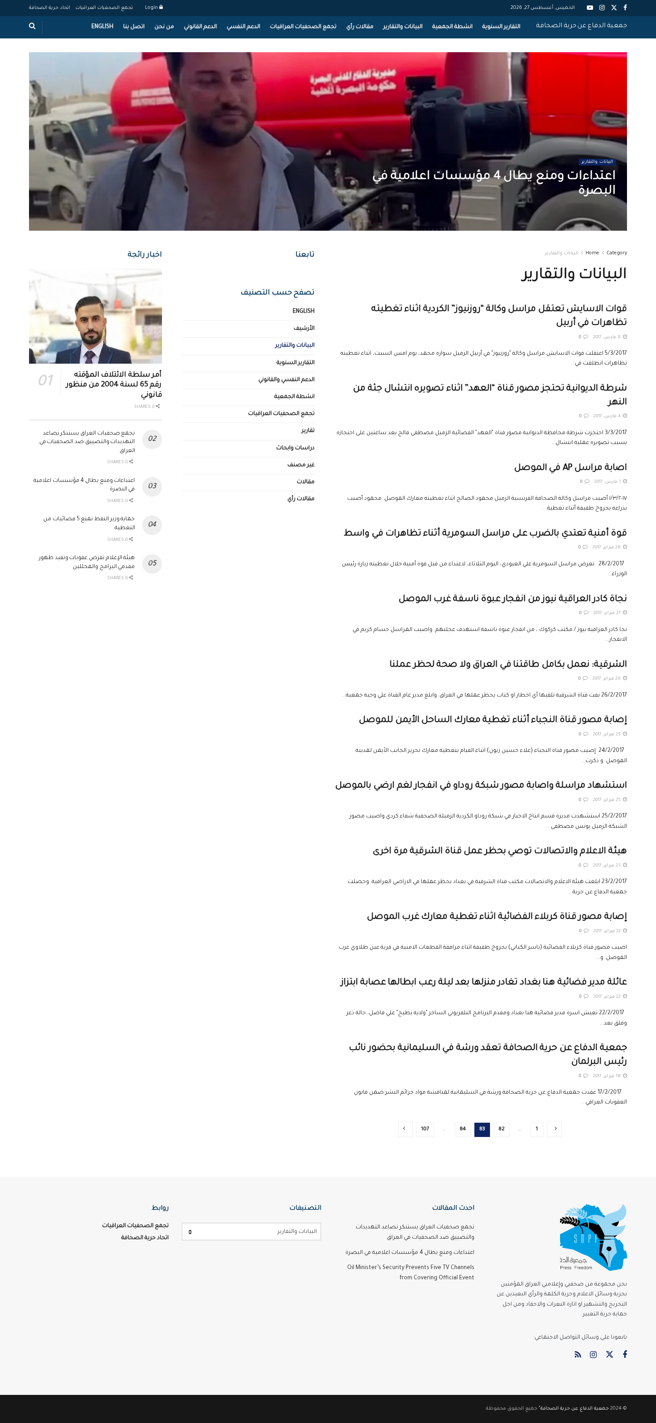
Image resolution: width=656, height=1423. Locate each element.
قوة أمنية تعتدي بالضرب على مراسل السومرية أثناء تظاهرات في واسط (485, 534)
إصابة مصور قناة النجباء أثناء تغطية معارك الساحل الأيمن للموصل (493, 721)
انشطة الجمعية (452, 27)
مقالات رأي (360, 27)
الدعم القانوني (200, 27)
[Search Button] (32, 27)
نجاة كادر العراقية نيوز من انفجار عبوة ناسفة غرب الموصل (513, 600)
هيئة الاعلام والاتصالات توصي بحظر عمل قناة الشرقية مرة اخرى (500, 852)
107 (425, 1130)
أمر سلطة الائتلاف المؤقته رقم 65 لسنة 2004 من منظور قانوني (114, 385)
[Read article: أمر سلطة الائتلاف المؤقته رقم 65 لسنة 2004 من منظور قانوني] (95, 316)
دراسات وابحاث (295, 448)
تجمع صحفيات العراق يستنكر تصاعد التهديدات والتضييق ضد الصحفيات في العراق (87, 442)
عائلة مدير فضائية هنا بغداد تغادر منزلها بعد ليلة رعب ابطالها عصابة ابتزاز (484, 983)
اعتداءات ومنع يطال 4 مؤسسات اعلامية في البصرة (409, 1253)
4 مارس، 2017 (608, 416)
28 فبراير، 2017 (607, 547)
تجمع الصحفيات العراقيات (104, 8)
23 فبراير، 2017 (607, 865)
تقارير (308, 431)
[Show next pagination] (405, 1129)
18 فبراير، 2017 (607, 1076)
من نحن (164, 27)
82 (501, 1130)
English (102, 27)
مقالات (306, 482)
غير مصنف (301, 465)
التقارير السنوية (501, 27)
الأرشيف (304, 329)
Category (616, 253)
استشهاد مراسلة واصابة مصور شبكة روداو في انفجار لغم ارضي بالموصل (481, 786)
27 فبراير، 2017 (608, 613)
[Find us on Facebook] (625, 1355)
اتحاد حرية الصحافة (49, 8)
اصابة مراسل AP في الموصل (570, 468)
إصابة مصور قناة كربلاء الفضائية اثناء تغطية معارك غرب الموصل (497, 917)
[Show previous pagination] (554, 1129)
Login (152, 8)
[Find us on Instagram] (593, 1355)
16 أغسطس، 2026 (590, 209)
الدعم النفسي (243, 27)
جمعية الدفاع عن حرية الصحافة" (574, 1408)
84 (463, 1130)
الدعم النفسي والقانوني (286, 380)
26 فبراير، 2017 (607, 678)
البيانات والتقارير (403, 27)
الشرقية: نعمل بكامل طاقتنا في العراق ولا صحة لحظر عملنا (508, 665)
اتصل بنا (134, 27)
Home (592, 253)
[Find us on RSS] (578, 1355)
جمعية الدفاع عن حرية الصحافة (581, 26)
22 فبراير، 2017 (608, 931)
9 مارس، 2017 (607, 337)
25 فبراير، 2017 (607, 734)
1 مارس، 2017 (608, 482)
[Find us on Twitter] (610, 1355)
